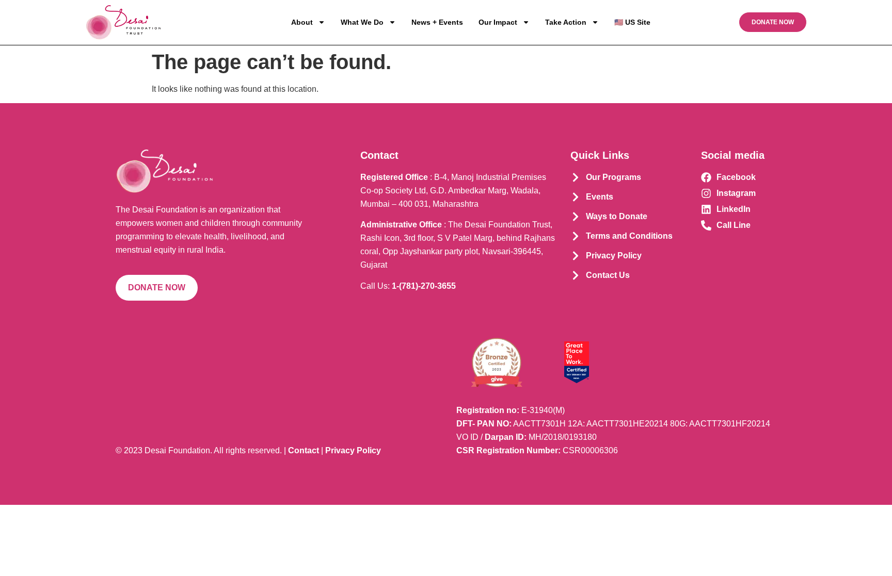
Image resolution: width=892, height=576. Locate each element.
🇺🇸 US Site (632, 22)
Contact (303, 450)
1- (424, 286)
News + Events (437, 22)
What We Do (362, 22)
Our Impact (498, 22)
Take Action (565, 22)
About (302, 22)
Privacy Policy (353, 450)
